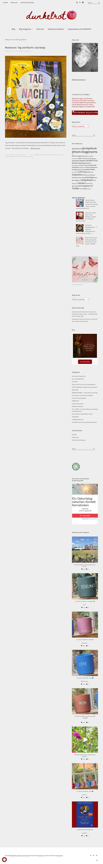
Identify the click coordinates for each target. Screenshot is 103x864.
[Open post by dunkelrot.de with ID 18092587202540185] (85, 740)
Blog (13, 29)
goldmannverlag (81, 170)
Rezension (74, 183)
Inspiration (77, 174)
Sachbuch (7, 156)
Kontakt (5, 2)
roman (81, 183)
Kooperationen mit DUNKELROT (79, 29)
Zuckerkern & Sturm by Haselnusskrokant (84, 422)
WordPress (41, 855)
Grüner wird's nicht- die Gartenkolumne (83, 384)
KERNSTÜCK (75, 401)
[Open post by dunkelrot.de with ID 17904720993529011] (85, 814)
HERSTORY (75, 390)
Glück (88, 167)
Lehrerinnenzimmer (78, 404)
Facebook (79, 2)
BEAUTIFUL (93, 160)
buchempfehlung (76, 165)
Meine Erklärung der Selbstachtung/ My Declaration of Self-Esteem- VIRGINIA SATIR (86, 242)
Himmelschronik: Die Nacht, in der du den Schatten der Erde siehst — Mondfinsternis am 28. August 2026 (85, 314)
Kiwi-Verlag (82, 177)
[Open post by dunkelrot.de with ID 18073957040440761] (85, 550)
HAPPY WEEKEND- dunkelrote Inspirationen (84, 387)
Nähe (94, 180)
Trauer (84, 188)
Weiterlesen (35, 148)
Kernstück (92, 175)
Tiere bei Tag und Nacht (27, 156)
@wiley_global (89, 156)
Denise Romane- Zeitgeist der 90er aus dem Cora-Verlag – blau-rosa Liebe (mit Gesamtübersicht (87, 204)
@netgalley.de (77, 149)
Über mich (40, 29)
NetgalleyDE (87, 180)
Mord (95, 177)
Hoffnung (82, 172)
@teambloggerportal (79, 156)
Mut (73, 180)
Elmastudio (59, 855)
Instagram (76, 2)
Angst (94, 158)
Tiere (20, 156)
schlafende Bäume (14, 156)
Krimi (87, 177)
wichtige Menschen (77, 419)
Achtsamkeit (75, 158)
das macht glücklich (78, 379)
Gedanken (75, 167)
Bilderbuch (38, 154)
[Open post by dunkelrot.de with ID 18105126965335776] (85, 586)
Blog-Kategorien (25, 29)
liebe (92, 177)
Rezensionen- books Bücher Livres (18, 154)
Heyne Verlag (75, 172)
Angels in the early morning (85, 158)
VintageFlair (75, 417)
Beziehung (76, 163)
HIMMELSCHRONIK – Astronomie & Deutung (84, 393)
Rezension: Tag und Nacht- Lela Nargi (25, 47)
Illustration (43, 154)
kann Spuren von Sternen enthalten (82, 395)
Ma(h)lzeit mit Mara (77, 406)
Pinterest (82, 2)
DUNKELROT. (13, 855)
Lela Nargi (60, 154)
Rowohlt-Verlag (88, 183)
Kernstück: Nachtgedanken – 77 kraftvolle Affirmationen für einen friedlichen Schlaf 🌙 (86, 229)
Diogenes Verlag (83, 165)
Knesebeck (55, 154)
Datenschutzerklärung (27, 2)
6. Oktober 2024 (9, 51)
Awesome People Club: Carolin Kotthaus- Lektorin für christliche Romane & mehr (86, 217)
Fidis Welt (75, 382)
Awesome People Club (78, 376)
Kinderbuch (49, 154)
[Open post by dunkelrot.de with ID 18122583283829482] (85, 701)
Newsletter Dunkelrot (56, 29)
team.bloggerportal (85, 186)
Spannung (75, 186)
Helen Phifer (90, 169)
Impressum (14, 2)
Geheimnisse (82, 167)
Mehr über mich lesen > (79, 80)
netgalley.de (78, 180)
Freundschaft (92, 165)
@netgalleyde (89, 148)
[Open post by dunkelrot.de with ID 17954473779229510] (85, 625)
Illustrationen (89, 172)
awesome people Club (80, 161)
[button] (4, 859)
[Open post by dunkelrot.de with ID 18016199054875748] (85, 776)
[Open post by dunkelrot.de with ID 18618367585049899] (85, 663)
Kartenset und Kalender (79, 398)
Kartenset (86, 175)
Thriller (75, 188)
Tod (80, 189)
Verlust (89, 189)
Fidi (17, 51)
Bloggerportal (86, 163)
